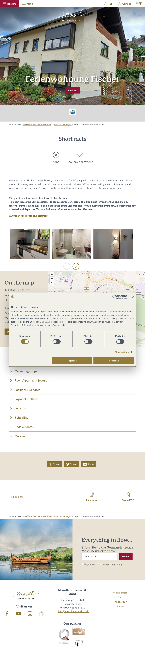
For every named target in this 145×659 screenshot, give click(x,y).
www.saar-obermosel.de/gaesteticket (29, 215)
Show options (122, 352)
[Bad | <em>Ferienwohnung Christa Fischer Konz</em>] (71, 244)
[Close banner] (133, 297)
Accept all (114, 360)
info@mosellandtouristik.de (73, 611)
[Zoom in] (52, 274)
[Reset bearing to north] (52, 283)
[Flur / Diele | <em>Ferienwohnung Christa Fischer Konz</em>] (113, 244)
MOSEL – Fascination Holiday (37, 124)
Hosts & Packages (63, 124)
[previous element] (66, 266)
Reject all (72, 360)
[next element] (75, 266)
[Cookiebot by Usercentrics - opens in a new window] (114, 297)
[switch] (57, 341)
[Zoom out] (52, 278)
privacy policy (114, 564)
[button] (9, 3)
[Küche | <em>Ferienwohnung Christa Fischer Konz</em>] (30, 244)
